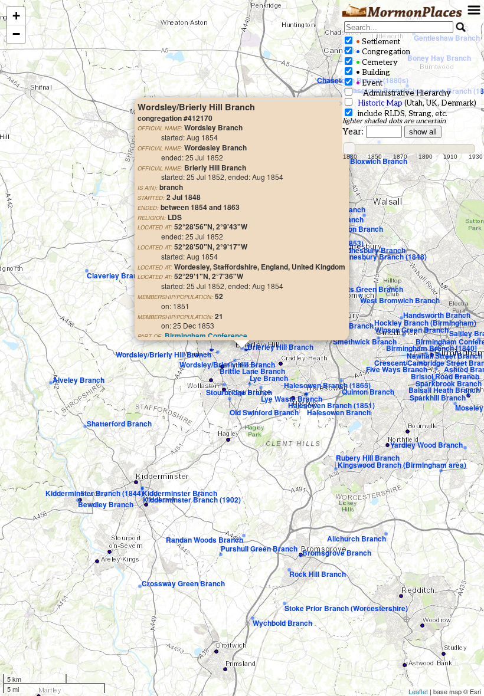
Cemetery (376, 62)
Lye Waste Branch (291, 398)
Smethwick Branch (365, 341)
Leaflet (418, 691)
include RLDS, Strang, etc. (400, 114)
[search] (398, 27)
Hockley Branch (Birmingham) (425, 322)
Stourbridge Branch (239, 392)
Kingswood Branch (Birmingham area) (402, 464)
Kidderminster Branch (179, 493)
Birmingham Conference (206, 335)
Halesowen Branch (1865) (327, 385)
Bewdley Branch (105, 504)
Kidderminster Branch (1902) (192, 499)
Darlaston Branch (353, 229)
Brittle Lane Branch (252, 371)
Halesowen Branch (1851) (331, 405)
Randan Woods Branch (204, 539)
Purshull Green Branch (259, 548)
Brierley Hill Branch (280, 347)
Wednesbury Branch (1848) (381, 256)
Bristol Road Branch (445, 376)
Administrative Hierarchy (402, 93)
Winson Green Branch (412, 329)
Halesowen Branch (339, 412)
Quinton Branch (368, 391)
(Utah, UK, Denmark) (417, 103)
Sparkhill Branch (438, 397)
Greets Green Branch (367, 289)
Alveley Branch (78, 380)
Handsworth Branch (436, 315)
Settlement (377, 42)
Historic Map (380, 103)
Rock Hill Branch (317, 574)
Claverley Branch (116, 275)
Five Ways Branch (396, 369)
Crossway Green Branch (183, 583)
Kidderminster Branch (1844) (94, 493)
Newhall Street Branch (444, 355)
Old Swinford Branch (264, 412)
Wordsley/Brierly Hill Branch (227, 364)
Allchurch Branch (356, 538)
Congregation (382, 52)
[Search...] (461, 27)
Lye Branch (269, 378)
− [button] (16, 34)
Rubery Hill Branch (368, 457)
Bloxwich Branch (378, 161)
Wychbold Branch (282, 623)
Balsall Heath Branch (444, 390)
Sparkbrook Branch (449, 383)
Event (368, 83)
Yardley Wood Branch (426, 444)
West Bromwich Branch (400, 300)
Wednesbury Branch (370, 250)
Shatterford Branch (119, 423)
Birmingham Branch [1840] (431, 348)
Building (372, 72)
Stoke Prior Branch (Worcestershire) (346, 608)
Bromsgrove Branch (336, 552)
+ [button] (16, 15)
